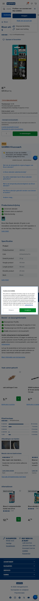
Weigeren (11, 310)
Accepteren (28, 310)
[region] (19, 300)
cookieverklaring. (29, 305)
